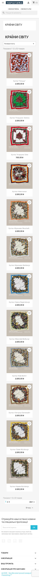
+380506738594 (13, 9)
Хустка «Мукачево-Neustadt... (19, 228)
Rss (9, 541)
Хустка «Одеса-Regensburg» (19, 302)
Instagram (15, 541)
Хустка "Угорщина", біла (19, 155)
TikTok (20, 541)
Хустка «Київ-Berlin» (19, 376)
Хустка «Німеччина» (19, 191)
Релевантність (19, 43)
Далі (32, 502)
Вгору (30, 507)
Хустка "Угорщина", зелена (19, 118)
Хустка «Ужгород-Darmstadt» (19, 413)
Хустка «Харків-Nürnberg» (19, 486)
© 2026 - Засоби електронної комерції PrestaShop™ (16, 574)
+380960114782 (25, 9)
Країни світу (13, 24)
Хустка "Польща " (19, 81)
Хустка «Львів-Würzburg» (19, 449)
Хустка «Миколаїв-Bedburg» (19, 339)
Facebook (3, 541)
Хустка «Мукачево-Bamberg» (19, 265)
